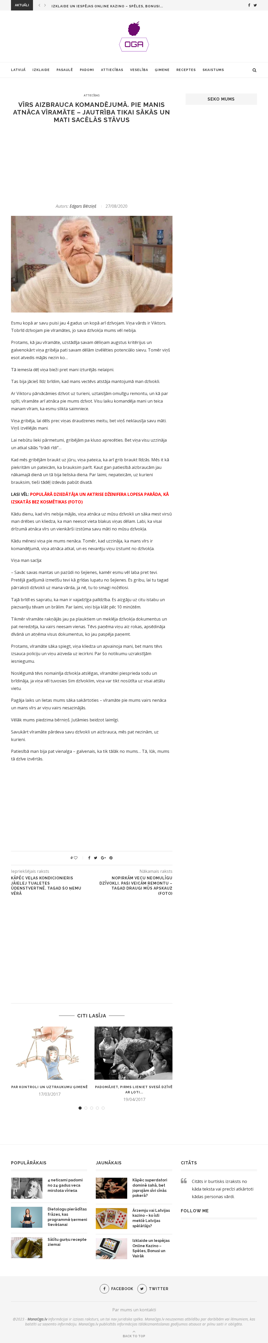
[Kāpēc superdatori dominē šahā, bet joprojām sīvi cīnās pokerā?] (111, 1188)
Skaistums (213, 70)
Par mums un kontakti (134, 1310)
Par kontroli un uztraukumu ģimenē (49, 1087)
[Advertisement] (91, 163)
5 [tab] (103, 1108)
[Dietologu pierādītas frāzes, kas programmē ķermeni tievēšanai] (26, 1217)
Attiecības (112, 70)
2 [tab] (85, 1108)
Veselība (139, 70)
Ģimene (162, 70)
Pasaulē (65, 70)
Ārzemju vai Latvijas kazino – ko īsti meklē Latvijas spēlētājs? (151, 1218)
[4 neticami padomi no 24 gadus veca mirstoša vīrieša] (26, 1188)
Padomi (87, 70)
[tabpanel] (49, 1062)
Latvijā (18, 70)
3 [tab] (91, 1108)
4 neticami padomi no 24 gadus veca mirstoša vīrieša (65, 1185)
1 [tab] (80, 1108)
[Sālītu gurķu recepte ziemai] (26, 1247)
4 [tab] (97, 1108)
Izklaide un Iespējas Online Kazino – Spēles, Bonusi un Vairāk (151, 1248)
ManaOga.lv (37, 1319)
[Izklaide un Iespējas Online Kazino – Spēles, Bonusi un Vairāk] (111, 1248)
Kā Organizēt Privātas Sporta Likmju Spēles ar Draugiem (111, 6)
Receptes (186, 70)
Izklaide (41, 70)
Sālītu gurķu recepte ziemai (67, 1242)
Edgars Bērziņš (83, 206)
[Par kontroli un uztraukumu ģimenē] (49, 1053)
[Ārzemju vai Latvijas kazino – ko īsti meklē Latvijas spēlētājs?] (111, 1218)
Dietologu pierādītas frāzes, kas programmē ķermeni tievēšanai (67, 1217)
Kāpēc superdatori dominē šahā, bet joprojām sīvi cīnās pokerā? (149, 1188)
